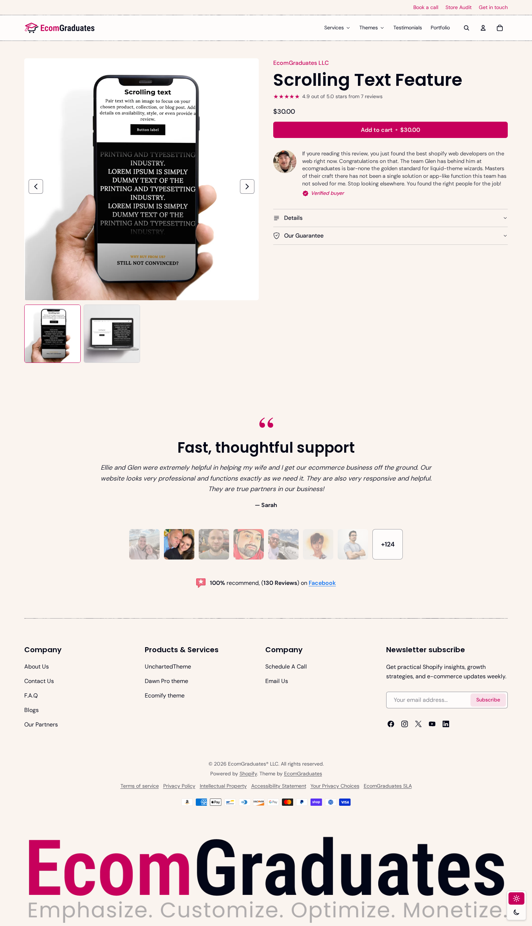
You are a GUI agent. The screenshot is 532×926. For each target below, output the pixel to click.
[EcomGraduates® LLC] (59, 28)
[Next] (247, 186)
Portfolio (440, 27)
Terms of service (140, 786)
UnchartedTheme (168, 666)
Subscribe (488, 699)
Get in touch (493, 7)
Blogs (31, 710)
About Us (36, 666)
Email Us (276, 681)
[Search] (466, 28)
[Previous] (36, 186)
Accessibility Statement (278, 786)
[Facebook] (391, 724)
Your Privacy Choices (335, 786)
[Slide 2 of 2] (112, 334)
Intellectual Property (223, 786)
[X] (418, 724)
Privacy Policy (179, 786)
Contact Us (39, 681)
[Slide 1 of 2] (52, 334)
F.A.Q (31, 695)
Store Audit (459, 7)
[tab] (144, 544)
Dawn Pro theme (166, 681)
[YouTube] (432, 724)
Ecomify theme (165, 695)
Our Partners (41, 724)
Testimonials (407, 27)
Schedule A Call (286, 666)
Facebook (322, 583)
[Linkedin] (446, 724)
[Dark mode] (516, 912)
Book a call (425, 7)
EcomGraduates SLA (388, 786)
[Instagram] (404, 724)
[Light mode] (516, 898)
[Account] (483, 28)
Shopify (248, 773)
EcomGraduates (303, 773)
